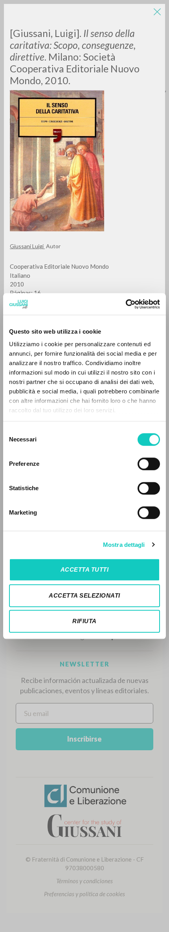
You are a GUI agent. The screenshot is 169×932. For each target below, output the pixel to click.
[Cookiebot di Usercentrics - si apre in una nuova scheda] (125, 304)
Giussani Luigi (27, 246)
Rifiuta (84, 621)
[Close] (157, 12)
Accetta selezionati (84, 595)
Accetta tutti (85, 569)
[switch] (149, 464)
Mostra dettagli (124, 544)
